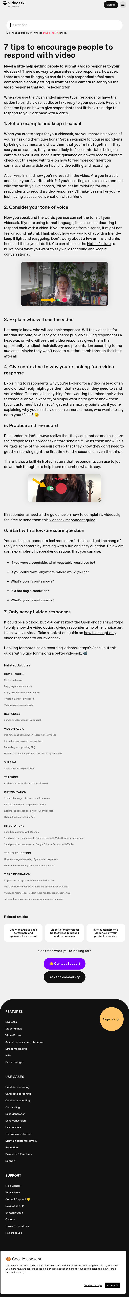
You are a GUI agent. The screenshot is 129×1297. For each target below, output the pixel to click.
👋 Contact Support (64, 963)
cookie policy (17, 1272)
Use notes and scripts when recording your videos (30, 734)
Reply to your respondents (18, 686)
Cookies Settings (93, 1285)
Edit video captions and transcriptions (23, 741)
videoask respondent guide (72, 519)
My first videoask (13, 680)
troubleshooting (51, 32)
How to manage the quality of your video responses (31, 859)
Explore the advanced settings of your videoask (28, 810)
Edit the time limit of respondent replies (25, 804)
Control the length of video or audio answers (27, 798)
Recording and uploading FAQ (19, 747)
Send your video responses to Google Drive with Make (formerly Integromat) (44, 838)
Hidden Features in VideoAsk (19, 816)
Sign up (111, 4)
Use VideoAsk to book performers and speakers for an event (36, 886)
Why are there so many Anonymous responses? (29, 865)
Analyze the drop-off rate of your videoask (26, 783)
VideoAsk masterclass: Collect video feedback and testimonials (37, 892)
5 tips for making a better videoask (52, 653)
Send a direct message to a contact (22, 719)
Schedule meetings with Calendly (21, 831)
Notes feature (99, 243)
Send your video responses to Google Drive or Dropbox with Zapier (39, 844)
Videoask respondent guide (18, 704)
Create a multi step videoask (19, 698)
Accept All (112, 1285)
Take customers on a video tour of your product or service (34, 899)
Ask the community (64, 977)
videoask (11, 71)
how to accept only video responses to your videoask (60, 635)
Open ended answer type (56, 97)
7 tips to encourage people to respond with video (29, 880)
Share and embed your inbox (19, 768)
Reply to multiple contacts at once (22, 692)
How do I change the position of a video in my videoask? (33, 753)
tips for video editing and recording (78, 165)
